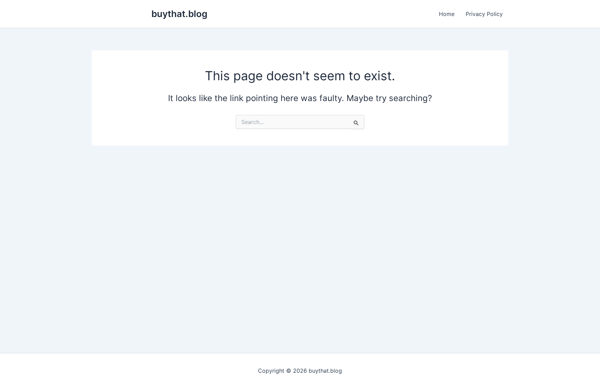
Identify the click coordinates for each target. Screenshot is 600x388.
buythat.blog (179, 13)
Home (447, 13)
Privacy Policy (484, 13)
